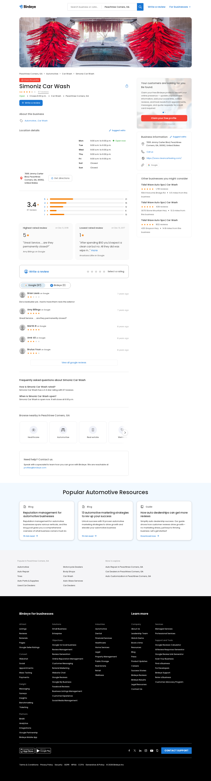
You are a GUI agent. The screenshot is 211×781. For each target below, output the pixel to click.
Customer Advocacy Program (169, 682)
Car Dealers (69, 585)
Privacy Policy (46, 764)
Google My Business (61, 682)
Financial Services (103, 638)
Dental (98, 633)
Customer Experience (62, 696)
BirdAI (22, 718)
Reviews (23, 633)
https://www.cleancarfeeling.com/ (164, 158)
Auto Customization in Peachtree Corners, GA (128, 576)
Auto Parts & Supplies (28, 580)
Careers (135, 666)
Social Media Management (65, 700)
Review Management (62, 649)
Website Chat (59, 672)
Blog (133, 652)
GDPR (66, 764)
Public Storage (102, 661)
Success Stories (138, 670)
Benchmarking (26, 702)
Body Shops (69, 571)
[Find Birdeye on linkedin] (140, 750)
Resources (136, 647)
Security (58, 764)
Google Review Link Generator (169, 654)
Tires (19, 576)
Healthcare (100, 642)
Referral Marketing (60, 668)
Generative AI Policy (95, 764)
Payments (24, 677)
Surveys (23, 693)
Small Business (59, 629)
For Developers (162, 668)
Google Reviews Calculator (168, 645)
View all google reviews (74, 362)
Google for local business (64, 645)
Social (22, 663)
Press (133, 656)
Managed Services (164, 629)
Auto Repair (23, 571)
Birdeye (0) (59, 285)
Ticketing (23, 707)
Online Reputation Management (67, 658)
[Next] (125, 432)
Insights (23, 698)
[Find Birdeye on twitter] (135, 750)
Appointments (26, 668)
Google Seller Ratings (29, 647)
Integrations (25, 728)
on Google (44, 293)
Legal (97, 652)
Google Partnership (28, 732)
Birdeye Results (138, 679)
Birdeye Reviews (139, 675)
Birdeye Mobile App (28, 737)
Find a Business (162, 663)
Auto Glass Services (73, 580)
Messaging (24, 688)
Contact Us (136, 689)
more (94, 250)
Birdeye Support (162, 672)
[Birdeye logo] (28, 7)
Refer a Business (163, 677)
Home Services (102, 647)
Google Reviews (59, 677)
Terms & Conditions (28, 764)
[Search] (140, 7)
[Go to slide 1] (163, 112)
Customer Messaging (62, 663)
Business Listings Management (67, 691)
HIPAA (73, 764)
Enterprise (57, 633)
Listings (23, 629)
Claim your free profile (163, 118)
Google (154, 165)
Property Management (106, 656)
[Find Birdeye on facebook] (129, 750)
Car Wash (67, 73)
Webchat (23, 658)
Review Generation (61, 654)
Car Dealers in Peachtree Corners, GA (124, 571)
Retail (98, 670)
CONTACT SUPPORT (176, 750)
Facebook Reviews (61, 686)
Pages (22, 642)
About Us (135, 629)
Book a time (137, 642)
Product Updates (139, 661)
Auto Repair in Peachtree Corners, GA (124, 566)
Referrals (23, 638)
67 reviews (43, 91)
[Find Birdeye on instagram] (146, 750)
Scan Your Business (164, 658)
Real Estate (100, 666)
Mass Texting (25, 672)
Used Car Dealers (26, 585)
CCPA (81, 764)
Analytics (23, 723)
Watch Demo (137, 638)
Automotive (52, 73)
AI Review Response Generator (169, 649)
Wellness (99, 675)
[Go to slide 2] (165, 112)
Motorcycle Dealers (73, 566)
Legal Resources (139, 684)
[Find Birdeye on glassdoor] (157, 750)
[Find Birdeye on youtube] (151, 750)
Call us (150, 151)
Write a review (156, 7)
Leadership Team (139, 633)
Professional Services (165, 633)
